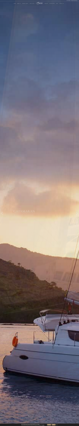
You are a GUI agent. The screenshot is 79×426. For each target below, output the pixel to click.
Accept (49, 424)
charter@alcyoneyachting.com (74, 0)
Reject (53, 424)
